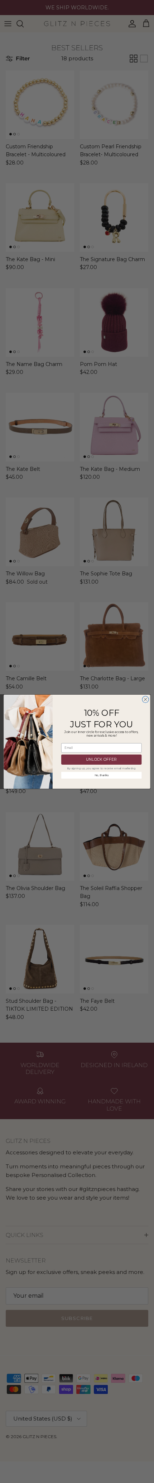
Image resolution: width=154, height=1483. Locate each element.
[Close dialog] (145, 699)
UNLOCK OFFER (101, 759)
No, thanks (102, 775)
